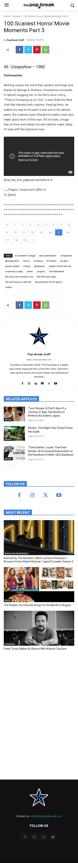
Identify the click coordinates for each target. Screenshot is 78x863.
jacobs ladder (12, 266)
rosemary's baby (14, 271)
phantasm (39, 266)
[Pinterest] (37, 49)
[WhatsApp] (45, 49)
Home (7, 16)
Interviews (10, 644)
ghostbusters (12, 260)
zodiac (8, 287)
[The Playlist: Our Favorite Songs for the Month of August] (39, 584)
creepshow (66, 255)
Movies (16, 16)
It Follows (51, 260)
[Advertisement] (32, 681)
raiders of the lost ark (60, 266)
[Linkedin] (35, 382)
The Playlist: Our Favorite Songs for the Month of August (37, 605)
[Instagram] (29, 382)
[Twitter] (28, 49)
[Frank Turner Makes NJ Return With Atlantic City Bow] (39, 628)
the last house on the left (18, 281)
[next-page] (12, 466)
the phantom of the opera (48, 281)
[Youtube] (55, 382)
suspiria (41, 271)
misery (26, 266)
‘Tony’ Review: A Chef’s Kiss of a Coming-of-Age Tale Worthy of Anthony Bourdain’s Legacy (47, 412)
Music (8, 600)
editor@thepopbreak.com (46, 816)
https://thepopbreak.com (39, 359)
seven (30, 271)
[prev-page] (6, 466)
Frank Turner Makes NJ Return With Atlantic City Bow (35, 648)
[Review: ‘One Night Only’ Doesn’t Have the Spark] (14, 433)
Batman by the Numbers (16, 553)
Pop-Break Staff (15, 40)
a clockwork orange (25, 255)
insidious (38, 260)
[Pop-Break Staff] (39, 336)
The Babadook (56, 271)
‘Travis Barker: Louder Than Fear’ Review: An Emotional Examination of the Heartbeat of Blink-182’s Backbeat (50, 451)
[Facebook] (19, 49)
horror (26, 260)
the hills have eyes (46, 276)
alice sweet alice (47, 255)
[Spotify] (42, 382)
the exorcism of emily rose (19, 276)
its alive (64, 260)
